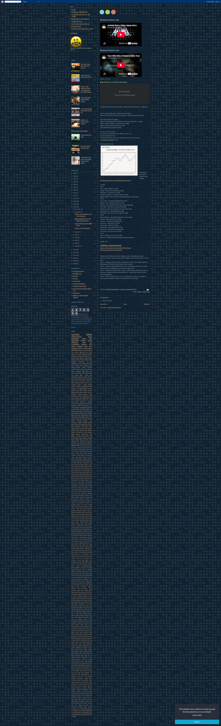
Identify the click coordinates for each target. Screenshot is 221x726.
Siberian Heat (78, 653)
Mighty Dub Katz (76, 415)
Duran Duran (83, 520)
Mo (72, 600)
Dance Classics (87, 390)
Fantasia (76, 535)
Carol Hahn (74, 485)
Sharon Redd (75, 430)
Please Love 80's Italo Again (82, 228)
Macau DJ (89, 409)
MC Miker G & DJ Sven (81, 584)
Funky (90, 356)
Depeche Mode (87, 365)
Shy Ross (89, 651)
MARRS (88, 582)
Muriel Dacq (85, 416)
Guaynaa (87, 548)
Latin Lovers (74, 579)
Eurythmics (79, 531)
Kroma (90, 575)
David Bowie (85, 506)
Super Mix (77, 666)
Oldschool (73, 609)
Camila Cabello (87, 384)
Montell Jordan (76, 600)
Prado (90, 621)
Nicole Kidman (75, 605)
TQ (83, 668)
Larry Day (89, 577)
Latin (81, 369)
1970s (75, 445)
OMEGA (81, 607)
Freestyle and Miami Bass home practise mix (86, 110)
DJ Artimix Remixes (78, 271)
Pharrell (80, 422)
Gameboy (76, 540)
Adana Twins (74, 449)
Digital (83, 514)
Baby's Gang (86, 462)
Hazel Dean (85, 550)
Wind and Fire (84, 439)
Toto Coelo (80, 683)
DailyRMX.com (77, 273)
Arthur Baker (79, 458)
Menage (90, 413)
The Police (78, 674)
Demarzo (83, 512)
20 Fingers (74, 447)
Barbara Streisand (84, 466)
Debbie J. (84, 510)
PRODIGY (85, 613)
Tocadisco (84, 438)
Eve (83, 531)
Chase (79, 487)
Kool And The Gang (84, 575)
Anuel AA (84, 457)
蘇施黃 (84, 714)
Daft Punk (79, 390)
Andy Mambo (88, 455)
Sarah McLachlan (87, 643)
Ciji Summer (74, 491)
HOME (74, 9)
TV (76, 436)
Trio (80, 685)
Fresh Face (81, 539)
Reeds (90, 626)
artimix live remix (83, 705)
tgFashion (89, 708)
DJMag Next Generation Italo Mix (111, 107)
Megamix (78, 371)
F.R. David (86, 533)
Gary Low (81, 540)
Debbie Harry (74, 392)
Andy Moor (82, 380)
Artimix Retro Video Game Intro (80, 24)
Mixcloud (144, 107)
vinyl (81, 363)
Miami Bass (85, 371)
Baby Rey (79, 462)
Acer (91, 447)
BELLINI (87, 460)
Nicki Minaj (89, 602)
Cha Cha (85, 485)
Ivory (78, 561)
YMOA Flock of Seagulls (77, 701)
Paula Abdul (85, 617)
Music (80, 350)
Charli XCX (74, 487)
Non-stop (78, 373)
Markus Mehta (88, 590)
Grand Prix (82, 546)
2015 (74, 204)
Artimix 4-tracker (87, 458)
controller (80, 706)
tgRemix (90, 354)
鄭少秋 (88, 714)
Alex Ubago (89, 451)
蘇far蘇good (79, 714)
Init (83, 558)
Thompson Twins (75, 680)
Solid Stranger (84, 657)
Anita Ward (78, 457)
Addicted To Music (77, 21)
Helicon (90, 550)
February (77, 246)
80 (80, 447)
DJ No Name (76, 281)
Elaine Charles (88, 523)
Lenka (90, 579)
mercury (90, 706)
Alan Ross (76, 451)
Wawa (84, 697)
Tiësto (90, 682)
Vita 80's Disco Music (79, 283)
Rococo (90, 634)
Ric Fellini (89, 628)
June (76, 237)
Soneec (90, 657)
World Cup (89, 699)
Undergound (85, 689)
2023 (74, 181)
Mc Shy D (89, 592)
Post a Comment (107, 300)
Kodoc (72, 575)
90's (75, 378)
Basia (77, 468)
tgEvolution (75, 340)
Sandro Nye (89, 642)
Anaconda (73, 455)
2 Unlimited (89, 445)
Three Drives (84, 680)
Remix (90, 352)
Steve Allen (84, 434)
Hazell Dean (85, 397)
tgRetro (83, 340)
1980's (84, 363)
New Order (77, 602)
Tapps (79, 436)
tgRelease (84, 344)
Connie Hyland (81, 356)
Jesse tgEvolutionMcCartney (84, 565)
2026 (74, 173)
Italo (91, 342)
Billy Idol (73, 472)
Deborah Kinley (83, 392)
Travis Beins (74, 685)
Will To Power (82, 699)
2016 (74, 201)
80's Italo (84, 447)
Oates (88, 418)
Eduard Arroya (79, 523)
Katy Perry (87, 403)
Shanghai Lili (79, 647)
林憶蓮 (82, 712)
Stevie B (90, 663)
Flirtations (89, 535)
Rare (76, 626)
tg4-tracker (89, 350)
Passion (78, 615)
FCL (91, 533)
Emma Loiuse (88, 525)
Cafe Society (81, 481)
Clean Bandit (89, 491)
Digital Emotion (76, 367)
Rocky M (81, 634)
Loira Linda (79, 582)
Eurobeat (73, 531)
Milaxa (78, 598)
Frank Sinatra (75, 537)
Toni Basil (89, 438)
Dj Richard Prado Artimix (131, 107)
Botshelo (82, 478)
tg (76, 354)
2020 (74, 190)
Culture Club (89, 497)
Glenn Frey (85, 544)
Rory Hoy (86, 636)
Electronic (73, 525)
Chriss (84, 489)
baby (91, 705)
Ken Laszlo (74, 352)
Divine (86, 516)
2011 (74, 255)
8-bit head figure (76, 26)
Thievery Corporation (77, 678)
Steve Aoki (88, 375)
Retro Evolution (75, 426)
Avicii (83, 460)
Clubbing (73, 388)
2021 (74, 187)
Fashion (81, 535)
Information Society (80, 399)
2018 (74, 195)
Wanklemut (74, 697)
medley (85, 376)
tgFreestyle (74, 348)
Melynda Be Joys (85, 594)
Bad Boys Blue (79, 382)
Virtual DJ (73, 695)
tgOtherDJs (75, 338)
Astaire (88, 380)
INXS (88, 556)
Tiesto (90, 680)
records (77, 443)
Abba (88, 447)
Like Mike (73, 581)
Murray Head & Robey (86, 600)
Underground (74, 376)
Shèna (72, 653)
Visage (78, 695)
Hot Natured (84, 554)
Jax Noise (78, 563)
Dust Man (88, 520)
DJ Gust (75, 278)
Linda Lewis (89, 581)
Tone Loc (73, 683)
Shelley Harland (88, 649)
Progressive (86, 623)
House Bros (83, 556)
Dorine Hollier (88, 518)
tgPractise (74, 342)
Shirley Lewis (83, 430)
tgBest (144, 291)
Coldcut (73, 495)
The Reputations (85, 674)
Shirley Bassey (75, 651)
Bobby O (77, 476)
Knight (90, 573)
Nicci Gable (83, 602)
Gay (85, 540)
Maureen (80, 592)
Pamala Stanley (82, 420)
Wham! (77, 439)
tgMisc (84, 342)
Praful (72, 424)
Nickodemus (82, 603)
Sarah (80, 643)
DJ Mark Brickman (82, 388)
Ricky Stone (79, 632)
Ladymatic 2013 (79, 577)
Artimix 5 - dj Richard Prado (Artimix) (85, 121)
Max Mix (84, 592)
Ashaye (73, 460)
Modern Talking (75, 359)
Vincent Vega (89, 693)
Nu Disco (84, 418)
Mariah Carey (80, 590)
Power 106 (86, 621)
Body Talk (83, 476)
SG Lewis (81, 428)
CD (76, 481)
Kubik (78, 405)
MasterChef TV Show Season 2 (81, 19)
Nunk (87, 605)
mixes (72, 443)
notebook (73, 708)
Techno (84, 436)
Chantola (90, 485)
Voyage (83, 695)
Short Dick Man (83, 651)
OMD (77, 607)
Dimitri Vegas (74, 516)
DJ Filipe (75, 276)
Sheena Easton (79, 649)
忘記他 (79, 712)
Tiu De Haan (85, 682)
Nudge (84, 605)
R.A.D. (90, 624)
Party (83, 373)
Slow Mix (73, 655)
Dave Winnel (78, 506)
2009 (74, 260)
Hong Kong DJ (75, 554)
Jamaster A (76, 293)
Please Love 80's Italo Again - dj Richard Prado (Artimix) (115, 248)
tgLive (90, 337)
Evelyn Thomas (88, 531)
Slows (78, 655)
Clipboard (74, 33)
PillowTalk (80, 621)
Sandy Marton (88, 428)
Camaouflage (89, 481)
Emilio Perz (80, 525)
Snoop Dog (87, 655)
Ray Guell (80, 424)
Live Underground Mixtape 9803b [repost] (86, 99)
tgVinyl (89, 340)
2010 (74, 258)
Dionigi (84, 367)
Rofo (76, 428)
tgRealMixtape (75, 344)
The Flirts (89, 670)
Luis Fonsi (83, 409)
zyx (72, 710)
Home (125, 304)
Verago (81, 376)
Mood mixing (78, 416)
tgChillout (87, 443)
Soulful (84, 350)
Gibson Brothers (84, 542)
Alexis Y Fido (75, 453)
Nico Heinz (89, 603)
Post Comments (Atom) (114, 307)
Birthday (84, 472)
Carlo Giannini (88, 483)
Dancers (86, 504)
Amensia (90, 453)
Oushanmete (89, 611)
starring (85, 708)
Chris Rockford (79, 489)
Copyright (85, 495)
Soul (85, 432)
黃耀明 (74, 716)
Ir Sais (79, 560)
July (76, 234)
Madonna (82, 352)
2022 (74, 184)
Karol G (87, 571)
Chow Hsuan (85, 487)
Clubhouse (89, 493)
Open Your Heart (85, 609)
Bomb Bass (89, 476)
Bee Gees (81, 468)
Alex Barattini (83, 451)
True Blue (83, 685)
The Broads (76, 670)
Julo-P (84, 569)
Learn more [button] (197, 715)
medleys (90, 441)
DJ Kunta (80, 498)
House (78, 556)
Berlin (72, 470)
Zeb (76, 705)
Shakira (73, 647)
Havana (80, 550)
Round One (74, 638)
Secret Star (82, 645)
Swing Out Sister (75, 668)
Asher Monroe (78, 460)
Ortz (80, 611)
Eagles (77, 521)
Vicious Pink (74, 693)
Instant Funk (88, 558)
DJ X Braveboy (80, 502)
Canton (73, 386)
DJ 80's (73, 498)
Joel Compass (79, 403)
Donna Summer (83, 394)
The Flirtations (83, 670)
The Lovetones (85, 672)
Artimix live (74, 356)
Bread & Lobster (88, 478)
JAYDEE (86, 561)
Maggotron (83, 586)
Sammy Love (78, 642)
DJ (83, 348)
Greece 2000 (89, 546)
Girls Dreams (74, 544)
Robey (76, 634)
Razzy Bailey (80, 626)
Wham (76, 699)
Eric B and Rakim (87, 527)
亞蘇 (80, 710)
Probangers (79, 623)
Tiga (80, 438)
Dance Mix (80, 504)
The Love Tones (75, 672)
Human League (75, 369)
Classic (79, 491)
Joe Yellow (89, 567)
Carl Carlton (81, 483)
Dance (86, 346)
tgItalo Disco (74, 350)
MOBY (90, 584)
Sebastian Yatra (75, 645)
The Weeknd (88, 676)
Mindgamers (83, 598)
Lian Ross (89, 407)
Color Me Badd (79, 495)
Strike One (79, 664)
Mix (87, 352)
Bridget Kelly (74, 480)
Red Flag (86, 626)
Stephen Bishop (75, 663)
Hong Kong (89, 552)
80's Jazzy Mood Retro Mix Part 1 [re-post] (85, 66)
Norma (80, 605)
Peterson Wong (82, 619)
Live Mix (85, 369)
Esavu (90, 529)
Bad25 (76, 464)
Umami (79, 689)
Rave (76, 424)
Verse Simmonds (88, 691)
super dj (90, 376)
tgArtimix (139, 291)
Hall (81, 397)
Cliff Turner (74, 493)
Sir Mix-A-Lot (79, 432)
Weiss (72, 439)
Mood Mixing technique (108, 140)
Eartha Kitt (74, 396)
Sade (81, 640)
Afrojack (88, 449)
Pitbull (82, 359)
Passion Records (84, 615)
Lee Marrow (85, 579)
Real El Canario (88, 424)
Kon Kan (77, 575)
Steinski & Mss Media (77, 661)
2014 (74, 207)
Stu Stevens (89, 664)
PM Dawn (79, 613)
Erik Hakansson (85, 529)
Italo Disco (85, 560)
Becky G (86, 382)
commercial (74, 706)
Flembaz (85, 535)
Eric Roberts (78, 529)
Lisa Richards (75, 409)
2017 (74, 198)
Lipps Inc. (73, 582)
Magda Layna (75, 586)
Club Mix (83, 493)
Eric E (72, 529)
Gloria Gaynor (80, 357)
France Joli (85, 396)
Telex (87, 436)
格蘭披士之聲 (87, 712)
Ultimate (90, 687)
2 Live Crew (83, 445)
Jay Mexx (84, 563)
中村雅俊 (76, 710)
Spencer (78, 434)
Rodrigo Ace (74, 636)
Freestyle (89, 367)
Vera (82, 691)
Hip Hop (84, 552)
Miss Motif (89, 598)
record (77, 708)
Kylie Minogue (85, 405)
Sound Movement (76, 659)
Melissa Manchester (76, 594)
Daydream (73, 510)
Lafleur (85, 577)
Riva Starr (85, 426)
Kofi (91, 403)
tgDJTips (80, 354)
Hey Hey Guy (74, 552)
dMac (85, 706)
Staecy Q (84, 659)
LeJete (80, 579)
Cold (72, 365)
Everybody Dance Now (77, 533)
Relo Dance (74, 628)
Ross (91, 636)
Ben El (90, 468)
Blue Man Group (78, 474)
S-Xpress (73, 640)
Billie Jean (89, 470)
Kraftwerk (73, 405)
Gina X (90, 542)
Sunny (72, 666)
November (78, 212)
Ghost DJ (76, 542)
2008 (74, 263)
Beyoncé (84, 470)
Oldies (90, 607)
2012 (74, 252)
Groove (82, 548)
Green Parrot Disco (76, 548)
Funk (90, 396)
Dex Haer (79, 514)
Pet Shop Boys (77, 375)
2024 (74, 179)
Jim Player (83, 567)
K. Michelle (89, 569)
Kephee (87, 573)
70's (72, 378)
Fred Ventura (83, 537)
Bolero (79, 384)
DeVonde (79, 510)
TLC (81, 668)
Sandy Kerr (74, 643)
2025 (74, 176)
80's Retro (89, 363)
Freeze (76, 539)
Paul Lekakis (78, 617)
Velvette (78, 691)
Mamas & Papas (82, 588)
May (76, 240)
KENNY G (73, 571)
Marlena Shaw (88, 411)
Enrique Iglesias (79, 527)
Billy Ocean (79, 472)
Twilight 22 (79, 687)
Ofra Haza (86, 607)
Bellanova (86, 468)
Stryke (84, 664)
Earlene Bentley (84, 521)
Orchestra (76, 611)
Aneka (72, 457)
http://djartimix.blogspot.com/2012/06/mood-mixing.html (115, 180)
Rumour (79, 638)
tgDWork (85, 354)
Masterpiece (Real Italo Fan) (80, 12)
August (77, 232)
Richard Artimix (80, 630)
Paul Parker (89, 373)
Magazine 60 (80, 411)
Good (77, 546)
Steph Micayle (88, 661)
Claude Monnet (85, 386)
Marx (72, 413)
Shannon (86, 647)
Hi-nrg (80, 552)
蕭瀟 (75, 714)
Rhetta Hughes (82, 628)
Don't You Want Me (80, 518)
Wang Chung (89, 695)
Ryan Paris (84, 638)
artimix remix (83, 441)
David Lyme (79, 508)
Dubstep (77, 520)
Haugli (75, 550)
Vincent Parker (81, 693)
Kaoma (83, 571)
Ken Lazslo (82, 573)
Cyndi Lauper (78, 365)
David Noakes (88, 508)
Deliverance (78, 512)
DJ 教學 (87, 502)
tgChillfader (80, 346)
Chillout (73, 346)
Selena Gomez (88, 645)
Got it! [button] (197, 722)
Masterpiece (74, 592)
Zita (78, 441)
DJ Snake (81, 500)
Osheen (84, 611)
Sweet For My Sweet (86, 666)
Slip (91, 653)
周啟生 (75, 712)
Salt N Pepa (86, 640)
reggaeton (82, 443)
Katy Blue (76, 573)
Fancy (79, 396)
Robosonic (81, 361)
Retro (84, 338)
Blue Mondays (86, 474)
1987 (79, 445)
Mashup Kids (78, 413)
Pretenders (74, 623)
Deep (89, 392)
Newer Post (103, 304)
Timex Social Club (76, 682)
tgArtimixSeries (76, 337)
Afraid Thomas (81, 449)
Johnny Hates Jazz (76, 569)
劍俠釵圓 (87, 710)
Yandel (86, 701)
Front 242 (87, 539)
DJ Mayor (86, 498)
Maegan (73, 411)
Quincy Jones (84, 624)
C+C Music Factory (83, 480)
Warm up (80, 697)
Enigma (73, 527)
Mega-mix (84, 413)
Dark (87, 356)
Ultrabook (73, 689)
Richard (73, 630)
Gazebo (73, 357)
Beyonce (79, 470)
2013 (74, 249)
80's (90, 338)
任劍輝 (82, 710)
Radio (72, 626)
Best (76, 470)
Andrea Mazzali (81, 455)
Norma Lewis (78, 418)
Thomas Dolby (88, 678)
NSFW (73, 602)
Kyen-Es (73, 577)
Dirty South (81, 516)
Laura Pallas (83, 407)
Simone (73, 354)
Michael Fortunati (82, 596)
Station (90, 659)
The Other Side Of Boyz (80, 286)
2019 (74, 193)
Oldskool (79, 609)
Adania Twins (81, 378)
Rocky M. (85, 634)
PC (75, 613)
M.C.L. (84, 582)
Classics (83, 491)
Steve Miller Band (83, 663)
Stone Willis (74, 664)
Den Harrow (89, 512)
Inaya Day (78, 558)
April (76, 243)
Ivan (88, 399)
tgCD (148, 291)
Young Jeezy (83, 703)
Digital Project (88, 514)
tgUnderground (75, 363)
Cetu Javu (79, 485)
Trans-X (90, 683)
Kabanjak (79, 571)
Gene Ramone (75, 397)
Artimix (80, 348)
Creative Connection (80, 497)
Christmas (89, 489)
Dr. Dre (73, 520)
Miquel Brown (88, 357)
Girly (80, 544)
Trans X (85, 683)
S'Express (89, 638)
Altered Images (83, 453)
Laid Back (76, 407)
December (78, 209)
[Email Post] (148, 289)
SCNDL (78, 640)
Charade (78, 386)
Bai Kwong (81, 464)
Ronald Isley (81, 636)
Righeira (86, 632)
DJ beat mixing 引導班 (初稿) (79, 131)
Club (91, 386)
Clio (79, 493)
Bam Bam (77, 466)
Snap (82, 655)
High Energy (88, 348)
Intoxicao (73, 560)
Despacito (73, 514)
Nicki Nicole (74, 603)
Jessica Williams (75, 567)
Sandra (84, 642)
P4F (72, 613)
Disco (90, 346)
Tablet (86, 668)
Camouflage (74, 483)
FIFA (72, 535)
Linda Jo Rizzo (81, 581)
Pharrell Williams (87, 422)
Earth (90, 394)
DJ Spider (87, 500)
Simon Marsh (86, 653)
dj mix (89, 361)
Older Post (147, 304)
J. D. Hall (81, 561)
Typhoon (85, 687)
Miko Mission (84, 415)
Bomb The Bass (75, 478)
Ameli (76, 380)
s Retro (81, 708)
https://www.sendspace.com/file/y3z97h (111, 250)
